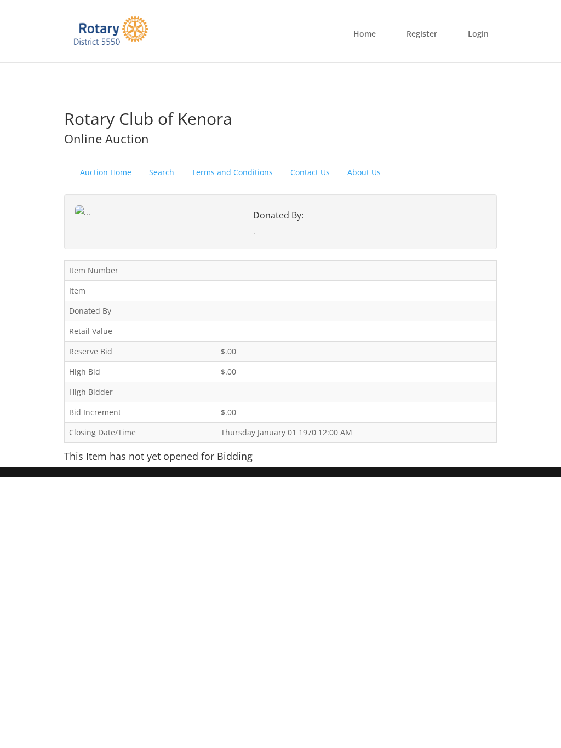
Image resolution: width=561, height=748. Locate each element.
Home (364, 33)
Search (161, 172)
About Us (364, 172)
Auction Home (105, 172)
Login (478, 33)
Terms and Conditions (232, 172)
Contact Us (310, 172)
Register (422, 33)
